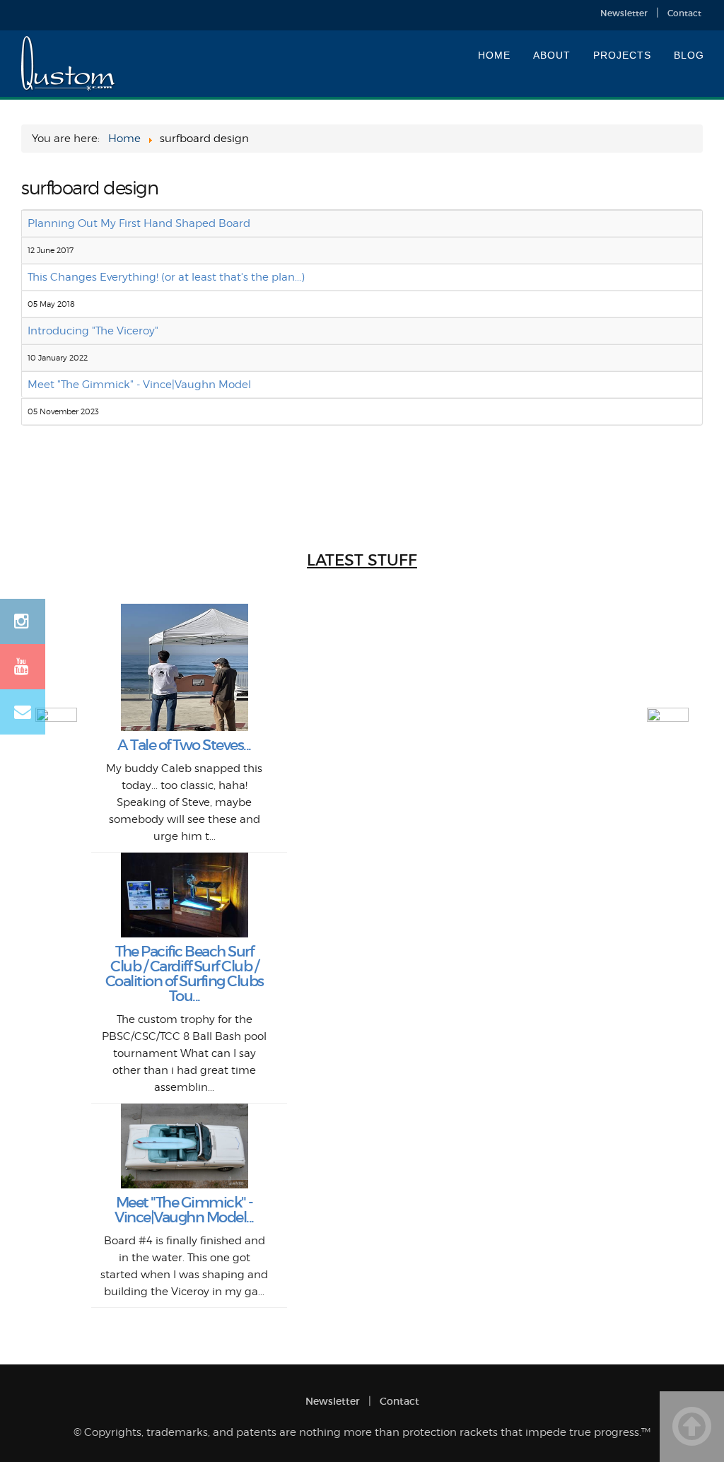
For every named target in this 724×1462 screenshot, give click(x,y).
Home (494, 55)
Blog (689, 55)
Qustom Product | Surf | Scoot (69, 64)
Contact (684, 13)
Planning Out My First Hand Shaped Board (139, 223)
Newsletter (624, 13)
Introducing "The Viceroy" (93, 330)
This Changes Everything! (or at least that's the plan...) (166, 277)
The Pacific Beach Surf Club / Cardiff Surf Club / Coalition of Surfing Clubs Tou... (184, 973)
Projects (622, 55)
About (552, 55)
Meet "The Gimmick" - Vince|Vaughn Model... (184, 1210)
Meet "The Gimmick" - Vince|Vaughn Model (139, 384)
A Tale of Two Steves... (184, 745)
